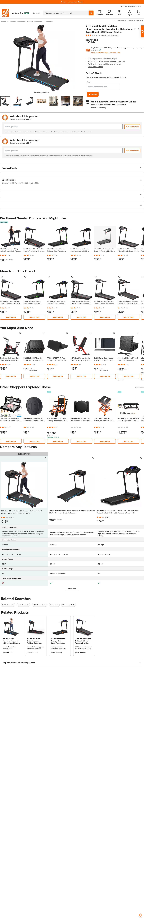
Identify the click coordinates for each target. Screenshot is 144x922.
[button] (72, 168)
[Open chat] (142, 31)
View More (72, 588)
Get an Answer (132, 127)
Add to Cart (11, 317)
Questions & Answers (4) (110, 35)
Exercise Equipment (17, 21)
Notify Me (93, 94)
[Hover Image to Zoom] (41, 57)
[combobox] (65, 13)
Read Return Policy (98, 107)
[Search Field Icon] (91, 13)
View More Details (95, 67)
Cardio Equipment (34, 21)
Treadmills (48, 21)
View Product (8, 652)
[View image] (5, 101)
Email (89, 82)
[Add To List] (135, 29)
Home (3, 21)
